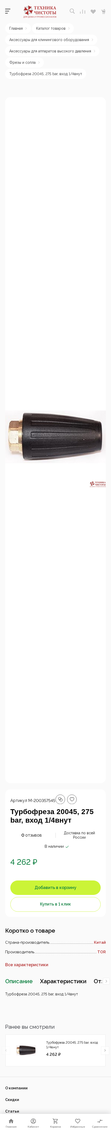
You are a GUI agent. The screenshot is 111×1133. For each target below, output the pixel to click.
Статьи (12, 1111)
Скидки (12, 1100)
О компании (16, 1088)
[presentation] (106, 981)
